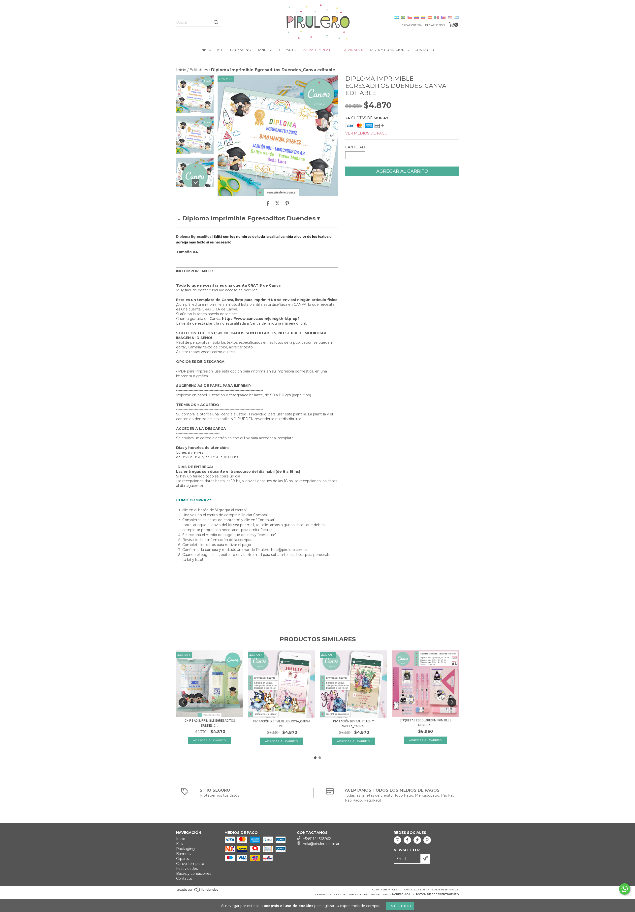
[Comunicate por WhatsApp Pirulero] (624, 889)
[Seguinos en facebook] (407, 840)
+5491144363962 (317, 839)
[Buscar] (216, 22)
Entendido (400, 906)
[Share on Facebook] (268, 203)
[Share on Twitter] (277, 203)
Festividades (351, 50)
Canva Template (317, 50)
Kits (220, 50)
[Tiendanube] (198, 891)
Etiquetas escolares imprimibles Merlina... (425, 723)
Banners (265, 50)
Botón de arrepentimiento (437, 894)
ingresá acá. (401, 894)
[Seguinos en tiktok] (417, 840)
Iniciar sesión (435, 25)
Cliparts (287, 50)
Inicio (206, 50)
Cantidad (355, 147)
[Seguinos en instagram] (397, 840)
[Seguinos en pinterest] (427, 840)
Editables (199, 70)
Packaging (240, 50)
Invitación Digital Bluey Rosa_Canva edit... (281, 724)
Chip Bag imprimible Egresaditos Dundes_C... (210, 723)
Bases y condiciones (389, 50)
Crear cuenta (412, 25)
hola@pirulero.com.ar (321, 844)
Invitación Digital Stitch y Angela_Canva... (353, 724)
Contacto (424, 50)
